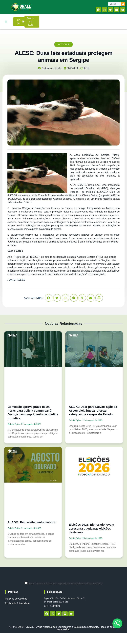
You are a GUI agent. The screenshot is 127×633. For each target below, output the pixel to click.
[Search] (123, 4)
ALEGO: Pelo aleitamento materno (32, 522)
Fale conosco (55, 591)
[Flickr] (116, 9)
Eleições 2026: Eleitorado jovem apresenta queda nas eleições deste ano (91, 528)
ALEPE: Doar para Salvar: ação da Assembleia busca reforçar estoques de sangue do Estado (93, 410)
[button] (6, 21)
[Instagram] (104, 9)
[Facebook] (98, 9)
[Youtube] (122, 9)
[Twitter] (110, 9)
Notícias (63, 44)
